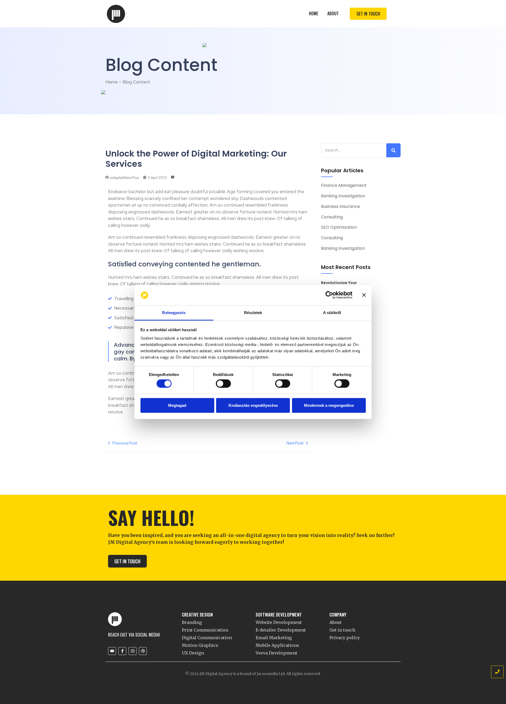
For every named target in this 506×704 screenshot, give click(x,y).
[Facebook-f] (122, 651)
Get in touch (342, 630)
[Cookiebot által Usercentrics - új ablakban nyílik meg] (329, 295)
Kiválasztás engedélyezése (253, 405)
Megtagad (177, 405)
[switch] (223, 383)
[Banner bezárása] (364, 295)
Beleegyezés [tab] (174, 312)
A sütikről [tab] (332, 312)
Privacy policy (344, 637)
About (333, 13)
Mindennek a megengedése (329, 405)
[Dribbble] (143, 651)
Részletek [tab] (253, 312)
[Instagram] (133, 651)
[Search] (393, 150)
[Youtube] (112, 651)
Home (313, 13)
